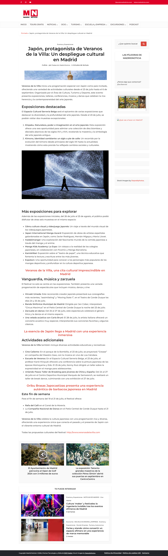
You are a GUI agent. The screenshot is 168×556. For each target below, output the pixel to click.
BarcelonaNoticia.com (123, 2)
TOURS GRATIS (37, 24)
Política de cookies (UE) (132, 553)
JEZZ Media (68, 553)
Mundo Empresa (82, 525)
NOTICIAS (51, 24)
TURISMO (75, 24)
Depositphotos (137, 181)
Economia (69, 522)
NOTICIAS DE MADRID (91, 497)
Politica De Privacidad (112, 553)
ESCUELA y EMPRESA (95, 24)
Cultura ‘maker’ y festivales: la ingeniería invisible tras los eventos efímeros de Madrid (84, 506)
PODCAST (134, 24)
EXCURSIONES (117, 24)
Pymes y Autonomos (96, 525)
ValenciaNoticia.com (141, 2)
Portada (24, 33)
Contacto (145, 553)
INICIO (24, 24)
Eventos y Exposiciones (65, 44)
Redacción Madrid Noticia (61, 65)
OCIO (63, 24)
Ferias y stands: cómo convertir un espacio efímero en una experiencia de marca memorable (85, 531)
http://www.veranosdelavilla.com (83, 432)
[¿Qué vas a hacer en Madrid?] (132, 133)
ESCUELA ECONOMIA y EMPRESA (86, 522)
